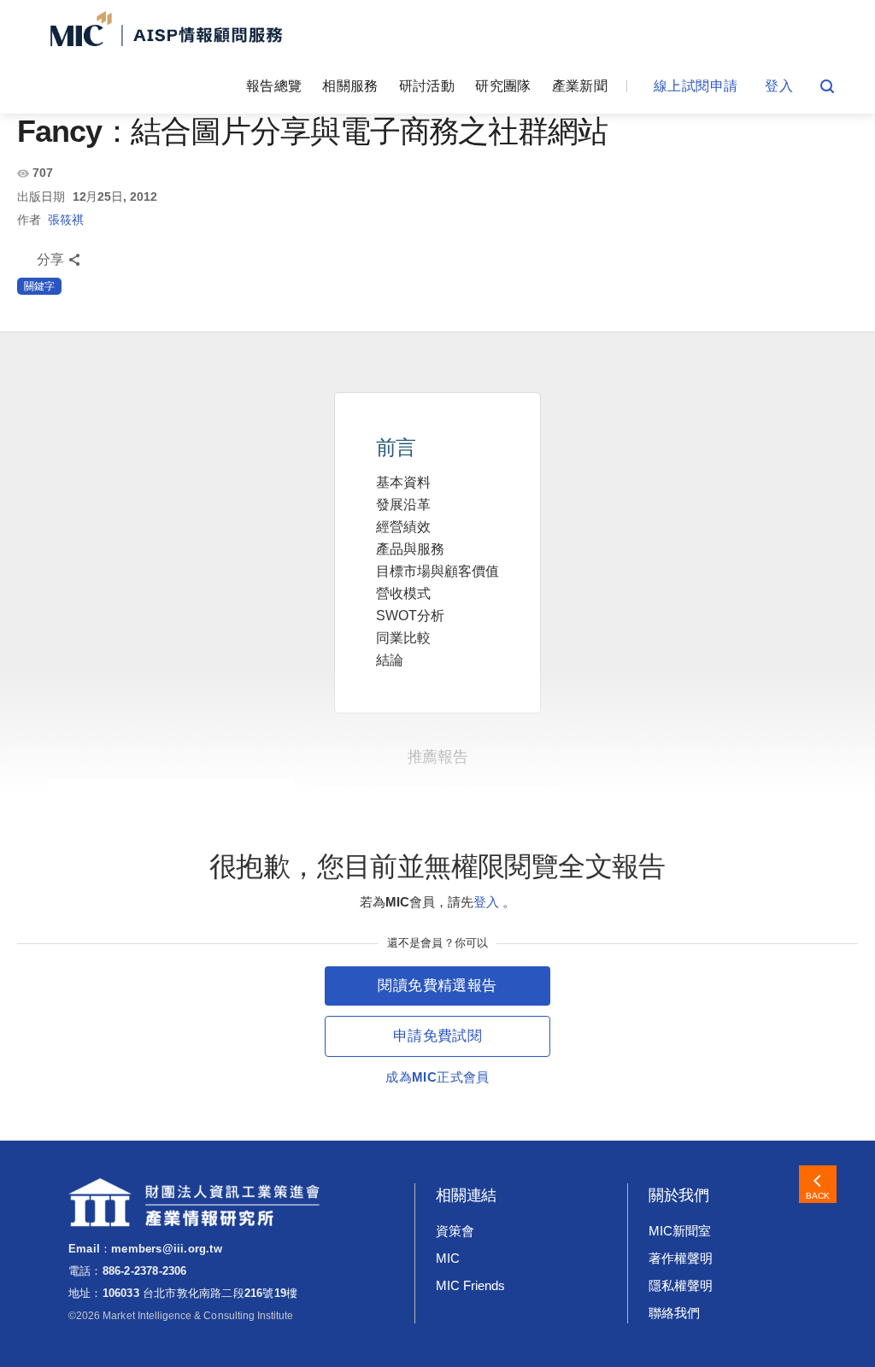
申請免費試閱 (437, 1036)
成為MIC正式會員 (437, 1077)
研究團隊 (503, 86)
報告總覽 (274, 86)
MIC (448, 1258)
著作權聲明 (681, 1258)
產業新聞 (580, 86)
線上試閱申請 (695, 86)
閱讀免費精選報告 (437, 985)
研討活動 (427, 86)
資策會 (455, 1230)
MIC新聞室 (680, 1230)
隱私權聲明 (681, 1285)
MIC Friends (470, 1285)
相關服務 (350, 86)
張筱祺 (66, 219)
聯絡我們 (674, 1312)
